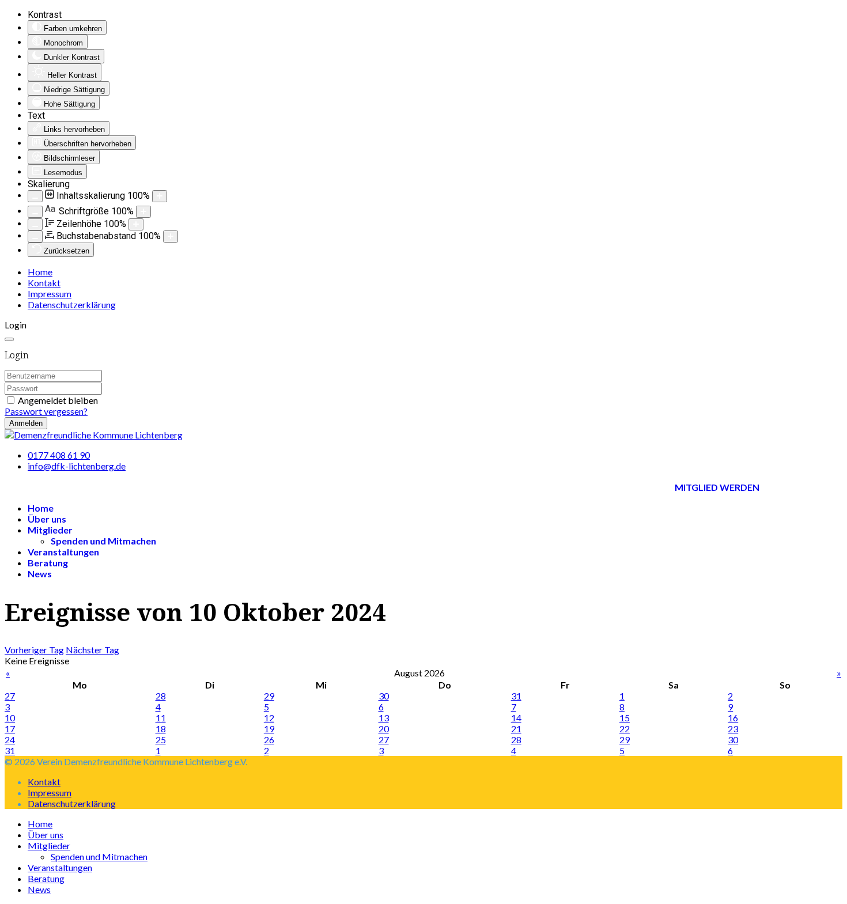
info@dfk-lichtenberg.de (77, 465)
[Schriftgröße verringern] (35, 212)
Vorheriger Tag (34, 649)
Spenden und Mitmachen (103, 540)
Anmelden (26, 423)
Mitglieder (50, 529)
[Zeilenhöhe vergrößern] (135, 224)
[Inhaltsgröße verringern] (35, 196)
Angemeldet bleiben (58, 400)
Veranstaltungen (63, 551)
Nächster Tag (92, 649)
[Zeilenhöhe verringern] (35, 224)
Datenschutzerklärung (72, 304)
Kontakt (44, 282)
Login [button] (16, 324)
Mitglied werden (717, 487)
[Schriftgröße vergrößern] (143, 212)
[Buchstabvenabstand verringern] (35, 236)
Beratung (48, 562)
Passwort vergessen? (46, 411)
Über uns (47, 518)
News (40, 573)
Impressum (49, 293)
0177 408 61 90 (59, 454)
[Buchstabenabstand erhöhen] (170, 236)
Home (40, 271)
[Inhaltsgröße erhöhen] (159, 196)
